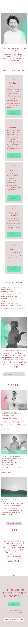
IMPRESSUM (10, 610)
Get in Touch (14, 604)
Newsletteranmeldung (14, 619)
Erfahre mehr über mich (14, 374)
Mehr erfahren (14, 112)
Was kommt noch (14, 523)
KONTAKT (18, 610)
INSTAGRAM (10, 613)
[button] (13, 575)
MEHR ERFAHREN (6, 429)
